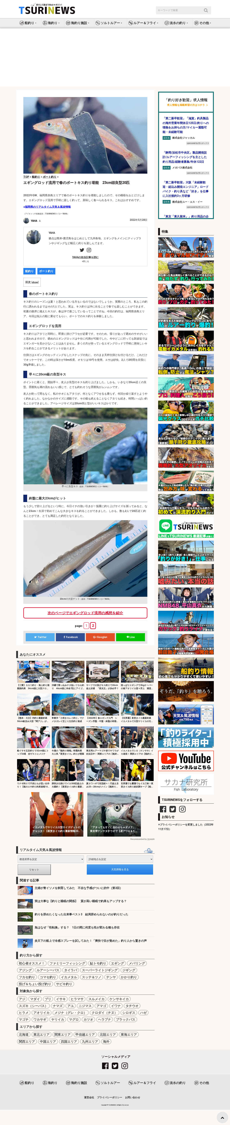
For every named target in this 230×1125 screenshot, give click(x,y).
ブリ (48, 999)
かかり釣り (129, 977)
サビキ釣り (64, 984)
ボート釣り (46, 271)
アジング (25, 970)
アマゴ (101, 1006)
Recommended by (138, 839)
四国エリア (69, 1041)
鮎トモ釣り (98, 963)
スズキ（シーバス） (33, 1006)
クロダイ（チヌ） (105, 1013)
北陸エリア (108, 1034)
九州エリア (90, 1041)
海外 (106, 1041)
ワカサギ (39, 1019)
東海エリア (129, 1034)
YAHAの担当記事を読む (85, 257)
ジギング (128, 970)
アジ (22, 999)
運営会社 (89, 1097)
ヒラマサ (77, 999)
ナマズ (58, 1006)
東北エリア (41, 1034)
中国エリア (48, 1041)
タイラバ (70, 970)
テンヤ (111, 977)
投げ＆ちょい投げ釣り (35, 984)
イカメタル (69, 977)
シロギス (128, 1013)
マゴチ (24, 1019)
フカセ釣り (27, 977)
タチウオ (132, 1006)
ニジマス (85, 1006)
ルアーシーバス (48, 970)
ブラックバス (125, 1019)
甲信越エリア (85, 1034)
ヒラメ (24, 1013)
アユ (70, 1006)
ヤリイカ (57, 1019)
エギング (117, 963)
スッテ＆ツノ (91, 977)
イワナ (116, 1006)
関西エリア (27, 1041)
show (35, 282)
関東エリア (62, 1034)
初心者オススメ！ (32, 963)
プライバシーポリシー (109, 1097)
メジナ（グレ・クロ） (70, 1013)
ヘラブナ (104, 1019)
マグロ (74, 1019)
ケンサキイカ (119, 999)
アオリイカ (41, 1013)
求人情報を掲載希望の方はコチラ (186, 105)
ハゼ (143, 1013)
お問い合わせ (132, 1097)
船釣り (29, 271)
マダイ (35, 999)
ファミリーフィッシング (67, 963)
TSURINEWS (112, 1105)
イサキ (61, 999)
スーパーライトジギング (100, 970)
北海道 (24, 1034)
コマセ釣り (48, 977)
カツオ (88, 1019)
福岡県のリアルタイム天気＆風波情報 (48, 206)
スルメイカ (96, 999)
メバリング (137, 963)
